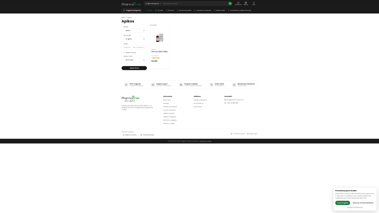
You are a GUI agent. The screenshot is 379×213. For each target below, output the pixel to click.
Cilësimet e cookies (205, 141)
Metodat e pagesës (170, 120)
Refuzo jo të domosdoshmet (363, 203)
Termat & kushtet (169, 110)
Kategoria (127, 35)
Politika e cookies (169, 123)
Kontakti (166, 103)
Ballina (124, 18)
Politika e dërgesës (169, 117)
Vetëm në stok (131, 53)
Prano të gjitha (342, 203)
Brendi (126, 27)
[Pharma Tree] (130, 98)
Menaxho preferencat (355, 207)
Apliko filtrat (134, 68)
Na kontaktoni (198, 103)
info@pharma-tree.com (235, 100)
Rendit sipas (128, 56)
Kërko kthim (198, 107)
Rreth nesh (167, 100)
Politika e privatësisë (170, 107)
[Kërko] (230, 3)
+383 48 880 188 (232, 103)
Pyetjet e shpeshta (200, 100)
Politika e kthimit (168, 113)
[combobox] (198, 4)
